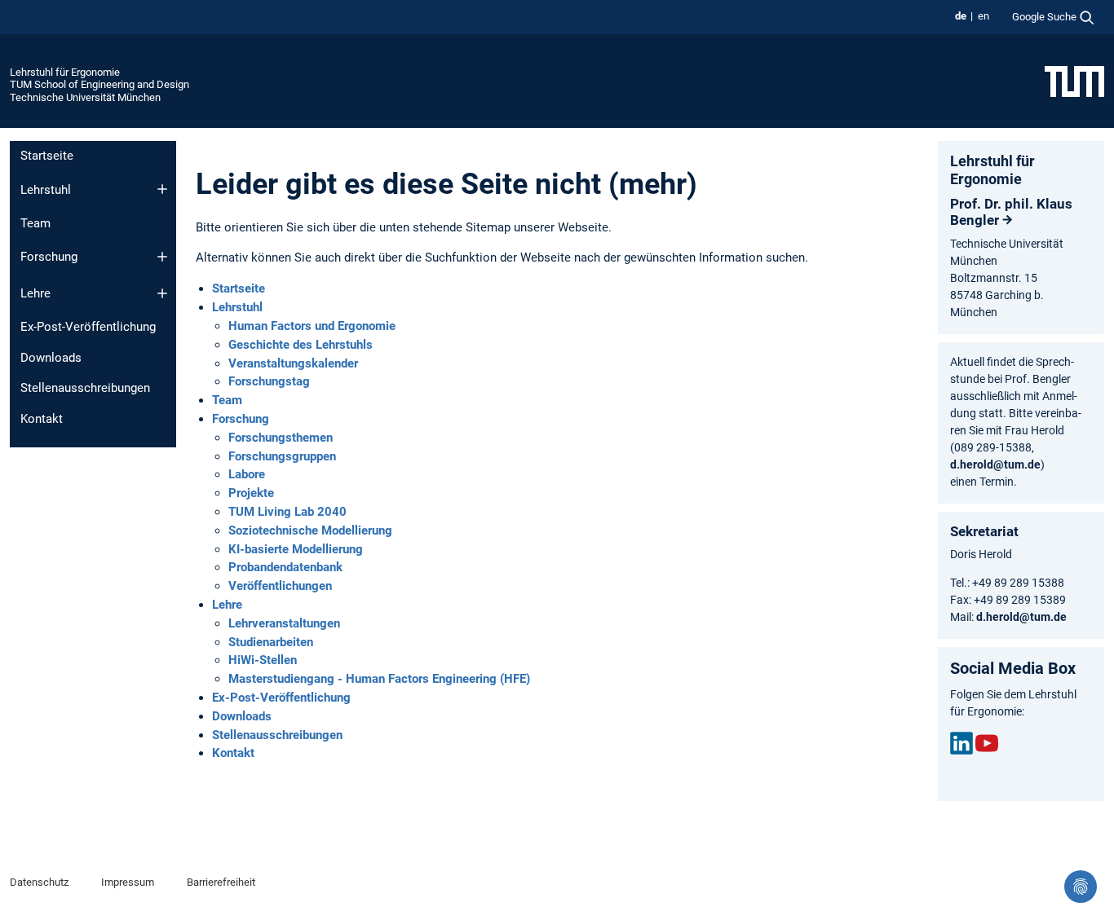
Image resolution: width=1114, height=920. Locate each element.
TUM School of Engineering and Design (99, 84)
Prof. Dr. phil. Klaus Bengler (1011, 212)
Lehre (35, 293)
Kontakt (41, 419)
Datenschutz (39, 882)
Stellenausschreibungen (85, 388)
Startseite (46, 155)
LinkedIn (961, 743)
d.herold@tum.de (995, 464)
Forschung (48, 256)
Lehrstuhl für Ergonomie (65, 72)
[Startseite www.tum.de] (1074, 80)
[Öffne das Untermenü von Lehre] (162, 293)
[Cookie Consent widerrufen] (1080, 886)
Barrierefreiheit (221, 882)
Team (35, 223)
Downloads (51, 357)
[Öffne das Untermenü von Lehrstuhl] (162, 189)
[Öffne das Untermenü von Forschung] (162, 256)
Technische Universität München (85, 97)
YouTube (986, 743)
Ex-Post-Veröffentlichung (88, 326)
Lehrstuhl (45, 190)
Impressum (127, 882)
